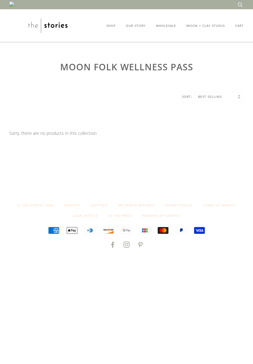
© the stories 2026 (36, 205)
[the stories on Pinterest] (140, 246)
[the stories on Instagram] (126, 246)
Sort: (187, 96)
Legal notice (85, 215)
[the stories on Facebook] (113, 246)
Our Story (136, 25)
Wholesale (166, 25)
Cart (239, 25)
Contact (72, 205)
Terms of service (219, 205)
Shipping (99, 205)
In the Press (120, 215)
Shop (111, 25)
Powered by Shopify (161, 215)
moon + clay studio (205, 25)
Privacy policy (179, 205)
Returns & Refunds (136, 205)
